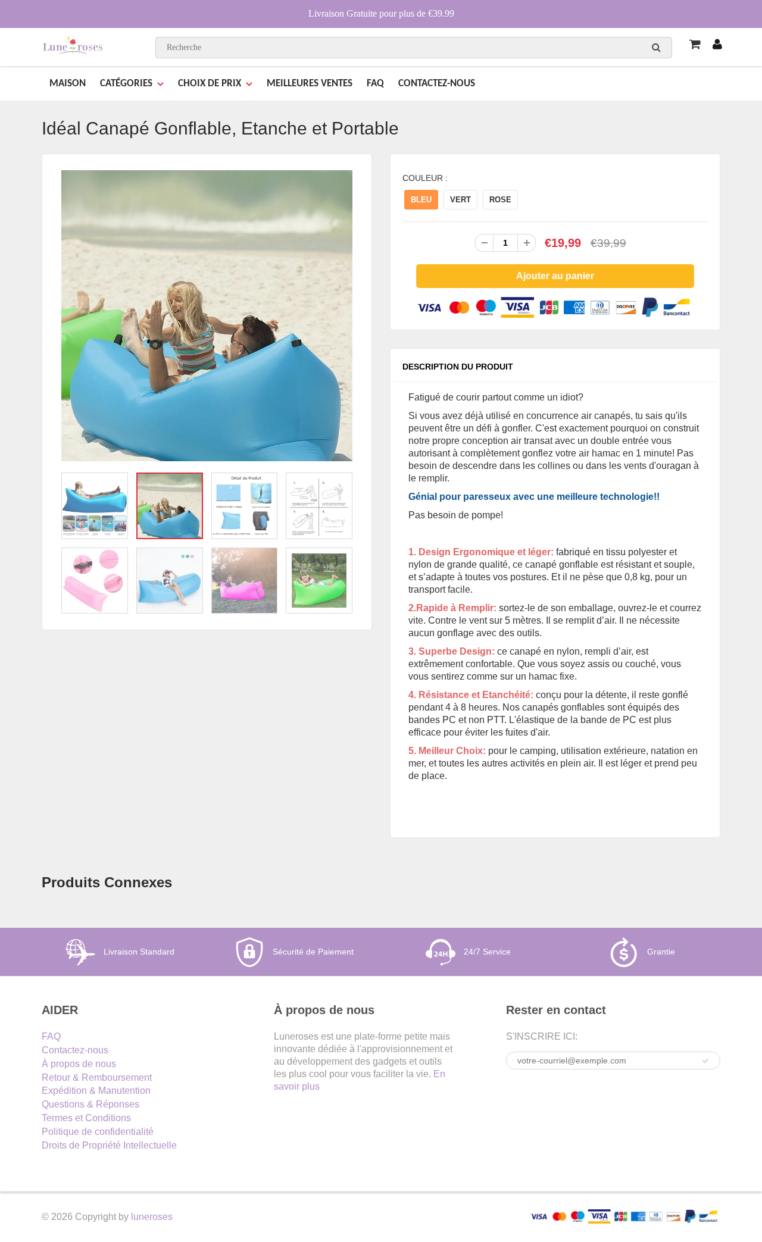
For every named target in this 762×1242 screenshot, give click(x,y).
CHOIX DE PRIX (209, 84)
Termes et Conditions (86, 1118)
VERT (460, 199)
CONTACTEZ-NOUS (436, 84)
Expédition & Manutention (96, 1090)
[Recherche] (656, 47)
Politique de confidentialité (98, 1132)
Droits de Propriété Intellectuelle (109, 1145)
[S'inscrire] (705, 1061)
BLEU (421, 199)
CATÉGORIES (126, 84)
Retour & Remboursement (97, 1077)
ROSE (500, 199)
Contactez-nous (75, 1050)
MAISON (67, 84)
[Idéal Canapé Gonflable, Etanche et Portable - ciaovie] (207, 315)
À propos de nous (79, 1064)
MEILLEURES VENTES (309, 84)
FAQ (375, 84)
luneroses (152, 1217)
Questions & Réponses (90, 1104)
